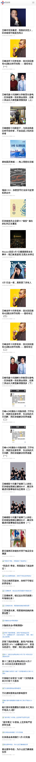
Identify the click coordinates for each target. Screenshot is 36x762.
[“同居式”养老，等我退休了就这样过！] (18, 561)
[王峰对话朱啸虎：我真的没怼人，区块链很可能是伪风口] (18, 17)
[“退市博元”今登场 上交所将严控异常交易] (18, 717)
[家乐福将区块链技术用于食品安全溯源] (18, 538)
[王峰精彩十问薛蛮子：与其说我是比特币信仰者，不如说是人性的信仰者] (18, 115)
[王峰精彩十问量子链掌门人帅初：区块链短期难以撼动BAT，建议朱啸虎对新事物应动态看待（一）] (18, 504)
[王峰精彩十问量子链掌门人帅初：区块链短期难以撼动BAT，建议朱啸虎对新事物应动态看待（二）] (18, 471)
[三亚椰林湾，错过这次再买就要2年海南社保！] (18, 590)
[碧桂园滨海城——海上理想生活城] (18, 149)
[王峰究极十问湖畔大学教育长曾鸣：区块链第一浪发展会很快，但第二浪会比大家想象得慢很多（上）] (18, 81)
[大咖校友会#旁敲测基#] (18, 620)
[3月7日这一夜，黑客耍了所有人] (18, 269)
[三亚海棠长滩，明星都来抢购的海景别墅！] (18, 605)
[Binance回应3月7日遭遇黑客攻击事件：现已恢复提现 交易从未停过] (18, 239)
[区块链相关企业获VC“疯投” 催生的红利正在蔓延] (18, 208)
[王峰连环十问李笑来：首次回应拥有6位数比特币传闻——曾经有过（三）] (18, 298)
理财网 (7, 3)
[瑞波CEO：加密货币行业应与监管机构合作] (18, 177)
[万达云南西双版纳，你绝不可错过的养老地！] (18, 575)
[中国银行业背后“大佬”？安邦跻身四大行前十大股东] (18, 672)
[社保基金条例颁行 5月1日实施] (18, 732)
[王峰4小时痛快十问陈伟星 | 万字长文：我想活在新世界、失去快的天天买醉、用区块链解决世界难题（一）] (18, 434)
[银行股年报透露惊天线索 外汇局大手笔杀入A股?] (18, 701)
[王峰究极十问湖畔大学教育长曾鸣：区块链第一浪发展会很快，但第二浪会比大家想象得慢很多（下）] (18, 365)
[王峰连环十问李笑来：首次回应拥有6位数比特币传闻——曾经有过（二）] (18, 331)
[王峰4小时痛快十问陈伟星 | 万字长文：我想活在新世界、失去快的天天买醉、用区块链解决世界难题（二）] (18, 398)
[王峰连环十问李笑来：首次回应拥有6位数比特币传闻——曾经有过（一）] (18, 48)
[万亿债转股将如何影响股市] (18, 688)
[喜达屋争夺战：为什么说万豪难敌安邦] (18, 744)
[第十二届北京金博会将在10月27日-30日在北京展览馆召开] (18, 655)
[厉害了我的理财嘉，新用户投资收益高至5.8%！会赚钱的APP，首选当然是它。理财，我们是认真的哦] (18, 634)
